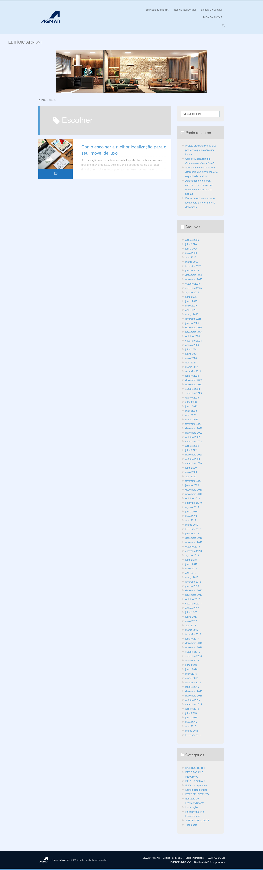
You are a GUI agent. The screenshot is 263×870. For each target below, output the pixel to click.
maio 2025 (191, 305)
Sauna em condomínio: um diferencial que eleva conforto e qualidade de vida (201, 172)
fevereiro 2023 (193, 423)
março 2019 (191, 524)
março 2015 (191, 730)
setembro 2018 (193, 551)
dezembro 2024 (193, 327)
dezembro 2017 (193, 590)
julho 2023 (191, 402)
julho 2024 (191, 349)
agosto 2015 (192, 708)
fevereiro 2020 (193, 480)
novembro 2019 (193, 494)
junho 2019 (191, 511)
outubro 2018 (192, 546)
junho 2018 (191, 564)
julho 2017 (191, 612)
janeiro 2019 (192, 533)
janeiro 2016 (192, 686)
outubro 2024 (192, 336)
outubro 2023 (192, 388)
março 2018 (191, 577)
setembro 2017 (193, 603)
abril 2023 (190, 415)
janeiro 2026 (192, 270)
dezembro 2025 (193, 274)
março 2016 (191, 678)
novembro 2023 (193, 384)
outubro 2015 (192, 700)
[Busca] (221, 22)
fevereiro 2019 (193, 529)
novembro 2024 (193, 331)
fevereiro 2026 (193, 266)
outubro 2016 (192, 651)
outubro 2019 (192, 498)
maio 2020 (191, 472)
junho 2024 (191, 353)
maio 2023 (191, 410)
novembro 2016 (193, 647)
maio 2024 (191, 358)
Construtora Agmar (61, 859)
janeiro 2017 (192, 638)
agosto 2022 (192, 445)
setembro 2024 (193, 340)
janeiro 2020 (192, 485)
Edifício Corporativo (211, 9)
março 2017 (191, 629)
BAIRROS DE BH (195, 767)
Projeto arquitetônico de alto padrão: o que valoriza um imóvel (200, 150)
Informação (191, 807)
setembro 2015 (193, 704)
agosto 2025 (192, 292)
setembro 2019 (193, 502)
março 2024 (191, 367)
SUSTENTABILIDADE (197, 820)
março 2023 (191, 419)
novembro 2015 (193, 695)
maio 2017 (191, 621)
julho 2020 (191, 467)
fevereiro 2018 (193, 581)
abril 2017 (190, 625)
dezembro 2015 (193, 691)
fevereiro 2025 (193, 318)
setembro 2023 (193, 393)
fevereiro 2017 (193, 634)
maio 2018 (191, 568)
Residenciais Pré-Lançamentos (195, 814)
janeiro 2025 (192, 323)
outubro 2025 (192, 283)
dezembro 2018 (193, 537)
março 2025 (191, 314)
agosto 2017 (192, 608)
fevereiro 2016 (193, 682)
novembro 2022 (193, 432)
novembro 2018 (193, 542)
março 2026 (191, 261)
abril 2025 (190, 310)
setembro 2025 (193, 288)
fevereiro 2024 (193, 371)
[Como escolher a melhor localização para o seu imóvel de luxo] (55, 154)
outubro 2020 (192, 459)
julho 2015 (191, 713)
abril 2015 (190, 726)
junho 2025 (191, 301)
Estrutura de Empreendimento (194, 801)
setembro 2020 (193, 463)
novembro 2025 (193, 279)
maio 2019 (191, 516)
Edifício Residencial (185, 9)
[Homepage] (50, 17)
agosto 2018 (192, 555)
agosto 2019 (192, 507)
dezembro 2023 (193, 380)
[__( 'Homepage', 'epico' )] (45, 860)
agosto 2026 (192, 239)
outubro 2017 (192, 599)
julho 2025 (191, 296)
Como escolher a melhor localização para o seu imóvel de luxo (123, 149)
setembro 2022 (193, 441)
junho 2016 (191, 669)
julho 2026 (191, 244)
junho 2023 (191, 406)
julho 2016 (191, 665)
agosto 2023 (192, 397)
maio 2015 (191, 721)
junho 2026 (191, 248)
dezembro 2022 (193, 428)
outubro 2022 (192, 437)
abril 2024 (190, 362)
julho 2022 (191, 450)
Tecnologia (191, 824)
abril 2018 (190, 572)
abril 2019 (190, 520)
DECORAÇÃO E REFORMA (194, 774)
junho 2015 (191, 717)
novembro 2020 (193, 454)
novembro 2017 (193, 594)
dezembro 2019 (193, 489)
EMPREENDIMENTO (157, 9)
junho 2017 (191, 616)
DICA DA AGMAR (212, 17)
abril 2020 (190, 476)
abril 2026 (190, 257)
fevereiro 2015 (193, 735)
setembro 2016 (193, 656)
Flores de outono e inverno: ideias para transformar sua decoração (200, 202)
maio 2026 (191, 253)
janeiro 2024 (192, 375)
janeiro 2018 (192, 586)
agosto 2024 (192, 345)
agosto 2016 (192, 660)
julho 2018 (191, 559)
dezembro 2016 (193, 643)
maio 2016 (191, 673)
